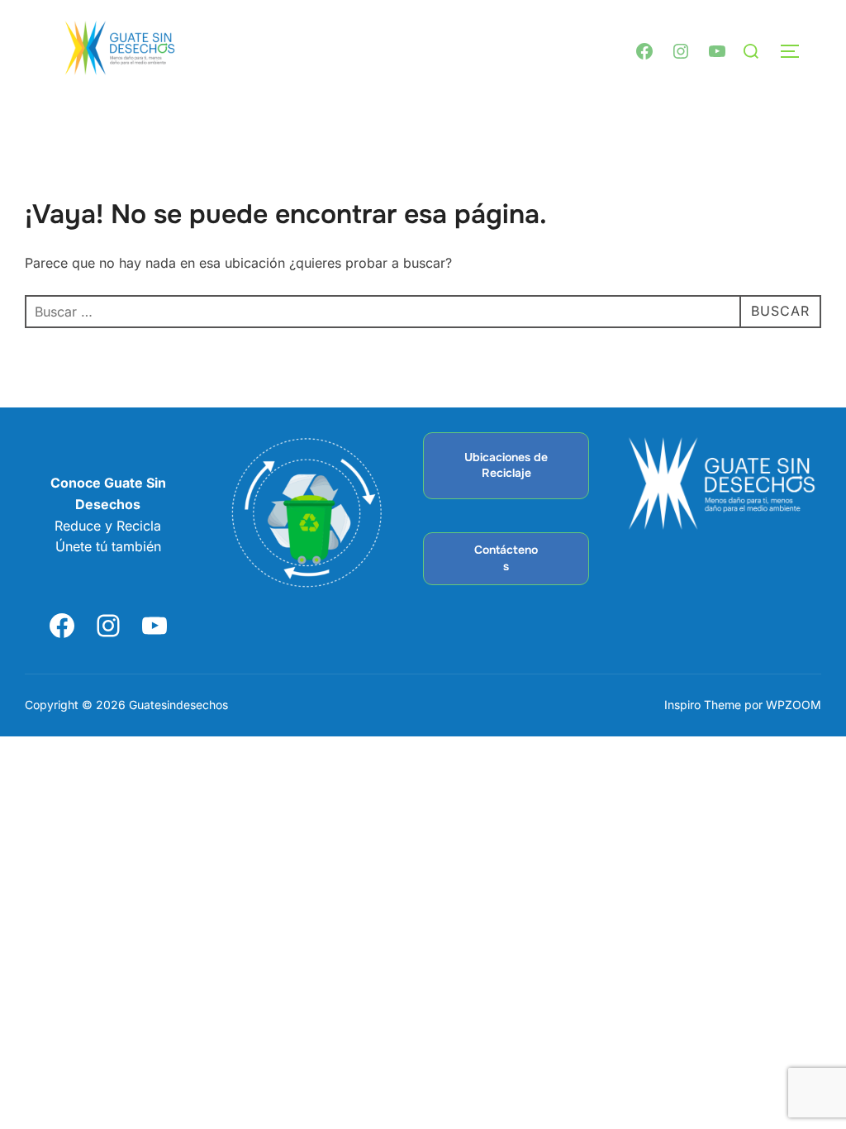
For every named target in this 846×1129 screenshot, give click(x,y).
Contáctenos (506, 558)
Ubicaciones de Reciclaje (506, 465)
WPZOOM (793, 705)
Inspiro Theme (702, 705)
